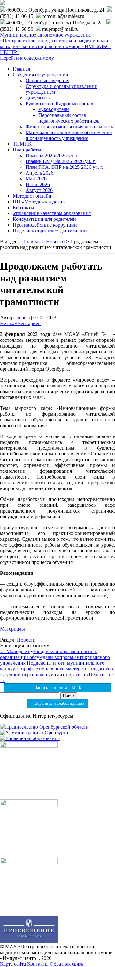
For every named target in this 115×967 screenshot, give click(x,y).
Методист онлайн (32, 196)
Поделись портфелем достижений (50, 230)
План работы (27, 149)
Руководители (53, 109)
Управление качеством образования (52, 213)
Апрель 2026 (39, 173)
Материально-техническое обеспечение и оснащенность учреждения (69, 135)
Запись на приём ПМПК (57, 687)
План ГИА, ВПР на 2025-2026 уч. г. (64, 167)
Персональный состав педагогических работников (69, 118)
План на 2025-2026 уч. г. (52, 155)
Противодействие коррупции (45, 225)
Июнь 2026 (38, 184)
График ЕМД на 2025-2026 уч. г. (61, 161)
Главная (21, 69)
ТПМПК (22, 144)
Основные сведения (47, 80)
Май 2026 (36, 178)
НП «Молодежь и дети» (39, 201)
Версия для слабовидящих (59, 703)
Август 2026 (39, 190)
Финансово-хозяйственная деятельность (69, 126)
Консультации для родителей (44, 219)
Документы (38, 97)
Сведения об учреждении (40, 74)
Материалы (12, 629)
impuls (23, 317)
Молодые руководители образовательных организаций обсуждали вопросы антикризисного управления (55, 657)
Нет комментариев (20, 323)
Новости (26, 640)
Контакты (23, 207)
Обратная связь (66, 964)
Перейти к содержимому (27, 58)
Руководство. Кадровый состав (59, 103)
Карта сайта (13, 964)
